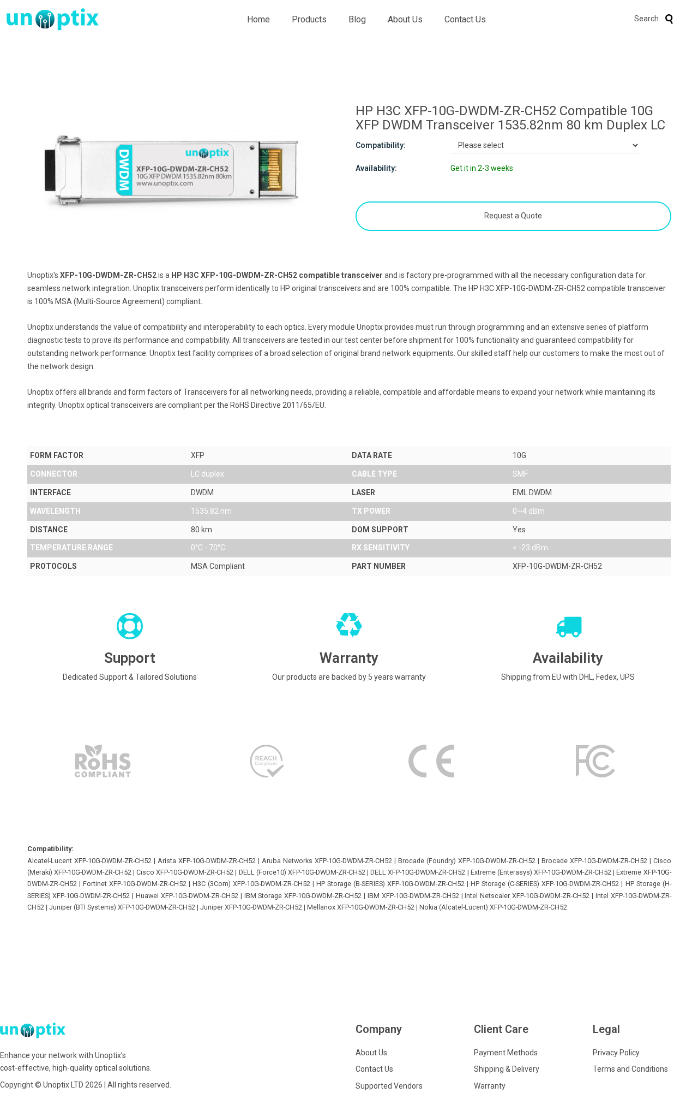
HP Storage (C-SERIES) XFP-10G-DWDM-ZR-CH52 (545, 884)
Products (309, 19)
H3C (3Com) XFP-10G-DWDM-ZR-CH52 (251, 884)
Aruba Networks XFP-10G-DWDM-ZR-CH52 (327, 861)
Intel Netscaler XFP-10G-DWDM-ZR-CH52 (527, 896)
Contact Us (465, 19)
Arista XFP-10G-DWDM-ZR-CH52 (207, 861)
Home (258, 19)
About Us (405, 19)
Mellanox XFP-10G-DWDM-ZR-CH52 (360, 907)
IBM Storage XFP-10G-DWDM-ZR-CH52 (303, 896)
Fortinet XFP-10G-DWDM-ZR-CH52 (134, 884)
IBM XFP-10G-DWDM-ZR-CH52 (413, 896)
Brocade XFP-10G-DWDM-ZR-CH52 (594, 861)
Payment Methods (506, 1052)
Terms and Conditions (630, 1069)
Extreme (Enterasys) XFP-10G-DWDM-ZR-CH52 (541, 872)
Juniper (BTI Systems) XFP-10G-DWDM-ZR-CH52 (122, 907)
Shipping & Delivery (506, 1069)
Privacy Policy (616, 1052)
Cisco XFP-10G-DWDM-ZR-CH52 (184, 872)
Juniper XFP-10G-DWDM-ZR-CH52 (251, 907)
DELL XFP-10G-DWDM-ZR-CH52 (417, 872)
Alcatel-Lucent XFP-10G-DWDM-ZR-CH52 (89, 861)
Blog (357, 19)
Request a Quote (513, 215)
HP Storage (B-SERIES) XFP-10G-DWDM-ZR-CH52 (390, 884)
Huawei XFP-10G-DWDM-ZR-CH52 (187, 896)
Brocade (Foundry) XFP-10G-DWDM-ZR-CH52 (466, 861)
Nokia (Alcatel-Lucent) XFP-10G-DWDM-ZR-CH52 (493, 907)
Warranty (490, 1086)
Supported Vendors (389, 1086)
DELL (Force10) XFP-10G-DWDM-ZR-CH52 (302, 872)
